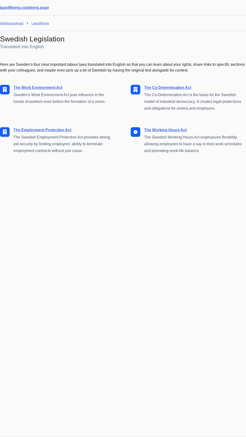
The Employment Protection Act (42, 130)
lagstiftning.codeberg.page (24, 8)
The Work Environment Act (37, 88)
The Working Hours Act (165, 130)
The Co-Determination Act (167, 88)
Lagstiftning (40, 23)
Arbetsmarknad (11, 23)
